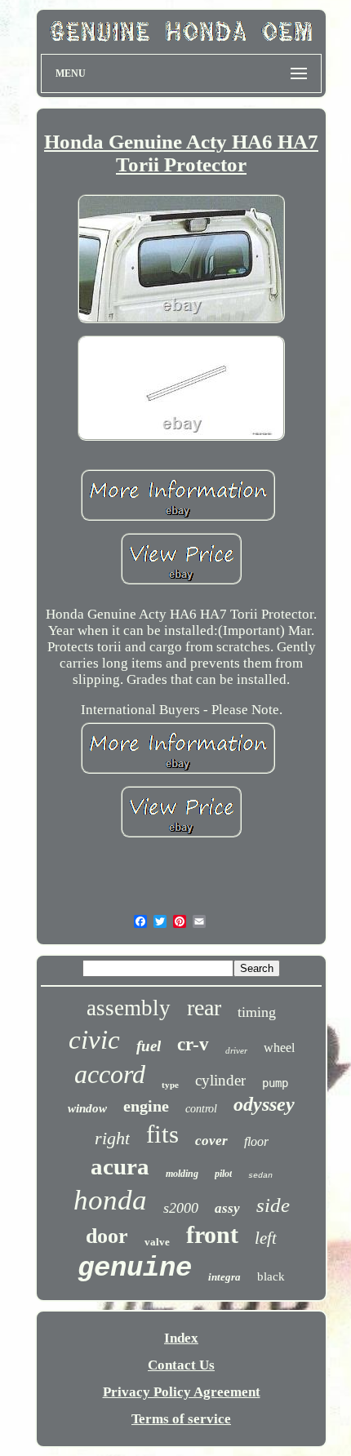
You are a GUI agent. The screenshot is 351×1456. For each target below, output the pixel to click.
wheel (279, 1047)
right (112, 1138)
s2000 (180, 1208)
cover (211, 1140)
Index (181, 1338)
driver (236, 1050)
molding (182, 1173)
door (107, 1236)
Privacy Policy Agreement (181, 1392)
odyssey (264, 1104)
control (201, 1109)
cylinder (220, 1080)
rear (204, 1007)
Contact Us (181, 1365)
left (266, 1238)
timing (257, 1012)
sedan (260, 1175)
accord (109, 1074)
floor (256, 1141)
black (271, 1276)
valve (157, 1242)
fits (162, 1134)
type (170, 1085)
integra (224, 1277)
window (87, 1108)
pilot (223, 1173)
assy (227, 1208)
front (212, 1234)
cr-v (193, 1044)
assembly (129, 1008)
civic (94, 1039)
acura (120, 1166)
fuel (148, 1045)
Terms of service (181, 1419)
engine (146, 1106)
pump (275, 1083)
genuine (135, 1268)
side (273, 1205)
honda (110, 1200)
